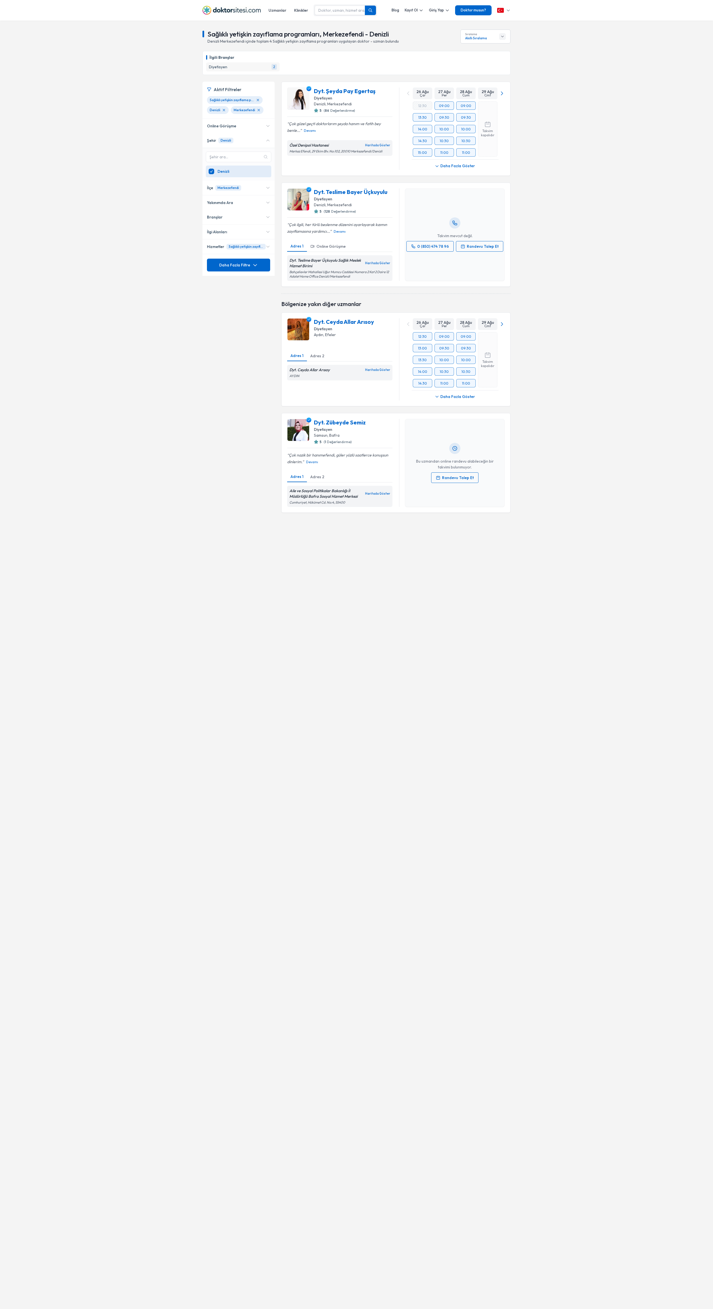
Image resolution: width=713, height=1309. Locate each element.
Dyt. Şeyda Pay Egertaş (344, 91)
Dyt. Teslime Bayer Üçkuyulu (350, 191)
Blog (395, 10)
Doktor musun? (473, 10)
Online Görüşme (331, 246)
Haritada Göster (377, 145)
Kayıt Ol (411, 10)
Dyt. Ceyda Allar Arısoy (344, 321)
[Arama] (370, 10)
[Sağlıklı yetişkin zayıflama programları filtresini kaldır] (258, 100)
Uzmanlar (277, 10)
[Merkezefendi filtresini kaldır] (259, 110)
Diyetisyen (323, 98)
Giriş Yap (436, 10)
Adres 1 (297, 246)
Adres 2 (317, 355)
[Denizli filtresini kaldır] (224, 110)
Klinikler (301, 10)
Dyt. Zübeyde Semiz (340, 422)
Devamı (310, 130)
